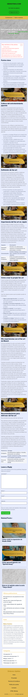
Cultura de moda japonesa (10, 656)
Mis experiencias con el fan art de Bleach (11, 55)
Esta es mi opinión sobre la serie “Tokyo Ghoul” (13, 586)
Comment (4, 473)
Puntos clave (6, 46)
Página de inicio (14, 12)
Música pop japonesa (8, 660)
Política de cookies (14, 684)
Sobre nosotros (18, 17)
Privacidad (14, 678)
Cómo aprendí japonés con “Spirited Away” (11, 563)
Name (3, 490)
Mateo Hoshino (7, 624)
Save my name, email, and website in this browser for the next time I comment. (13, 508)
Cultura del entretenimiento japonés (10, 48)
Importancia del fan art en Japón (9, 51)
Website (3, 501)
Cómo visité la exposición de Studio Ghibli (12, 540)
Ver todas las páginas (14, 8)
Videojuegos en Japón (9, 663)
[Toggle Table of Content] (20, 45)
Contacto (14, 687)
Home (2, 31)
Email (3, 496)
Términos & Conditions (14, 681)
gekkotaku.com (14, 4)
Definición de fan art (6, 50)
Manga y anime (11, 31)
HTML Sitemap (14, 691)
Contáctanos (8, 17)
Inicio (14, 674)
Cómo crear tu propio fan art (8, 53)
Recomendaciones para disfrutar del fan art (12, 56)
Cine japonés (6, 654)
